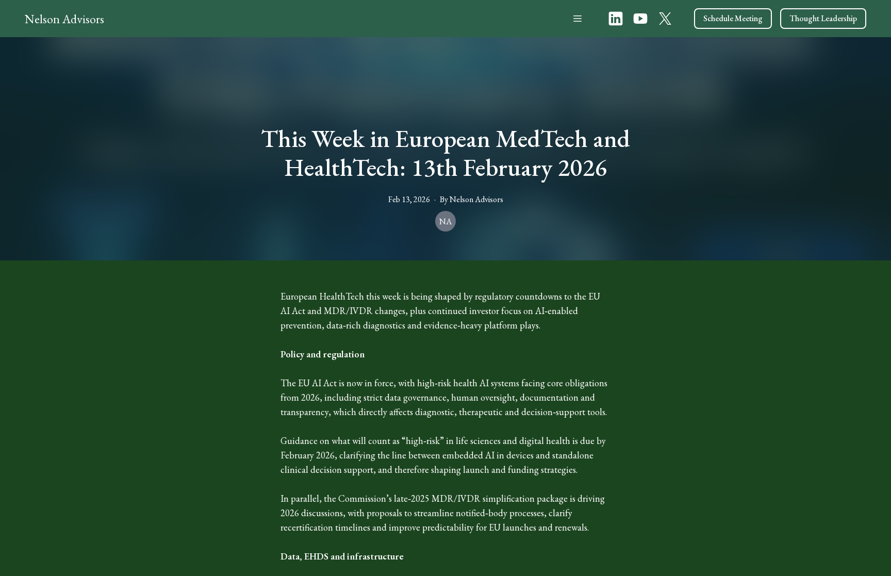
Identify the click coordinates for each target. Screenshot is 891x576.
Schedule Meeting (733, 18)
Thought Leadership (823, 18)
